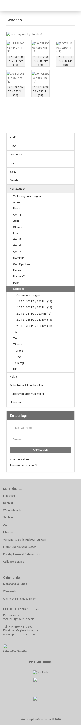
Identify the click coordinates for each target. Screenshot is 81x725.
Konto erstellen (19, 459)
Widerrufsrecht (12, 510)
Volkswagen (17, 188)
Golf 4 (17, 214)
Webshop (27, 719)
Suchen (8, 517)
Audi (13, 137)
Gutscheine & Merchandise (26, 385)
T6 (15, 338)
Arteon (17, 202)
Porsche (15, 163)
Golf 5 (17, 239)
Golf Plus (18, 258)
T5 (15, 332)
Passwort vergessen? (23, 465)
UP (15, 369)
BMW (13, 146)
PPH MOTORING (14, 609)
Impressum (10, 495)
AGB (6, 524)
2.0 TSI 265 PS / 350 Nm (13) (34, 319)
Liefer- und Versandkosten (19, 547)
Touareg (18, 363)
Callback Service (13, 561)
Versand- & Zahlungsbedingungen (24, 539)
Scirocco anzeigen (28, 295)
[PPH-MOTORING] (21, 5)
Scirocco (19, 288)
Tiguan (17, 344)
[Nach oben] (69, 718)
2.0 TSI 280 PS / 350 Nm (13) (34, 326)
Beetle (17, 208)
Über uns (8, 532)
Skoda (14, 180)
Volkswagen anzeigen (27, 196)
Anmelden (40, 449)
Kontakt (8, 503)
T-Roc (17, 357)
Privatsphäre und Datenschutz (21, 554)
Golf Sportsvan (22, 264)
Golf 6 (17, 245)
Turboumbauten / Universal (27, 393)
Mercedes (16, 154)
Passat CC (19, 276)
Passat (17, 270)
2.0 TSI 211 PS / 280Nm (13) (33, 313)
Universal (15, 402)
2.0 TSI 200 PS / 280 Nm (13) (34, 307)
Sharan (17, 227)
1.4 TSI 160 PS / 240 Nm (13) (34, 301)
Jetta (16, 220)
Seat (13, 171)
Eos (15, 233)
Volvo (13, 376)
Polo (16, 282)
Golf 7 (17, 251)
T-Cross (18, 350)
